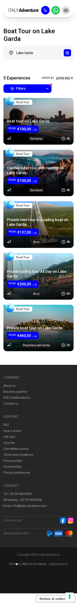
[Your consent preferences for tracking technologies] (69, 596)
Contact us (10, 403)
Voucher (9, 442)
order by (47, 77)
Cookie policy (12, 466)
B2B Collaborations (16, 397)
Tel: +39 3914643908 (17, 494)
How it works (12, 431)
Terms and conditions (18, 454)
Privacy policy (12, 460)
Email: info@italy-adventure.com (25, 506)
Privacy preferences (16, 472)
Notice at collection (56, 599)
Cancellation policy (16, 448)
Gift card (9, 437)
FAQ (6, 425)
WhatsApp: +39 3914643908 (22, 500)
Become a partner (15, 391)
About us (9, 385)
